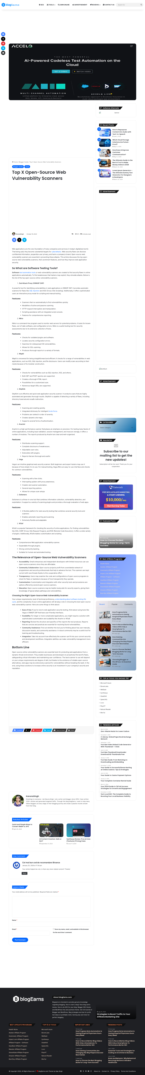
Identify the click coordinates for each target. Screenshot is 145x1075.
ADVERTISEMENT (80, 5)
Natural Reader (105, 709)
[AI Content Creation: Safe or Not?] (51, 830)
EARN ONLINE (64, 5)
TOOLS (51, 5)
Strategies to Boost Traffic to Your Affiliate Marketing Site (113, 1015)
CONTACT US (109, 5)
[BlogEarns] (11, 5)
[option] (116, 536)
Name (14, 920)
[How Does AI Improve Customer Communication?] (105, 153)
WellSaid (103, 689)
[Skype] (24, 240)
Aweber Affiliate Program (108, 567)
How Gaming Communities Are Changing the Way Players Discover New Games (122, 640)
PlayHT (102, 706)
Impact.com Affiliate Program (110, 573)
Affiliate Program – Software (110, 577)
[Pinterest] (3, 43)
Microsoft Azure (105, 683)
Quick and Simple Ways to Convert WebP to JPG (22, 825)
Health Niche (104, 563)
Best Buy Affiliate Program (109, 593)
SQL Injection (34, 291)
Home (15, 162)
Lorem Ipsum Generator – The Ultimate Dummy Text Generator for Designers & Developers (122, 173)
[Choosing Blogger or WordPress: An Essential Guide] (105, 663)
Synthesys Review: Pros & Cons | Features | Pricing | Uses (78, 840)
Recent (102, 604)
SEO (42, 5)
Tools (27, 166)
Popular (115, 604)
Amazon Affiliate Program (109, 590)
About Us (97, 1071)
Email (14, 929)
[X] (19, 240)
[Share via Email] (3, 53)
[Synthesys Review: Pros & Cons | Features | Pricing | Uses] (79, 830)
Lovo (102, 703)
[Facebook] (14, 240)
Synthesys (104, 693)
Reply (24, 873)
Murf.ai (102, 712)
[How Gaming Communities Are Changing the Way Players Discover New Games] (105, 640)
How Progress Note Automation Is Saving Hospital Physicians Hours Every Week (122, 615)
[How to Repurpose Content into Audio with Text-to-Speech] (105, 133)
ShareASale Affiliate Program (110, 587)
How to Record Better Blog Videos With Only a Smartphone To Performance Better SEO (122, 628)
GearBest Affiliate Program (109, 580)
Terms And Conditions (128, 1071)
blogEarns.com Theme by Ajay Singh (50, 1071)
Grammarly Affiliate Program (110, 570)
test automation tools (28, 272)
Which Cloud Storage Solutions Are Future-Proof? (120, 142)
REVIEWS (95, 5)
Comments (129, 604)
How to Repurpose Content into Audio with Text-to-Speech (121, 132)
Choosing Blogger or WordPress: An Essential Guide (121, 662)
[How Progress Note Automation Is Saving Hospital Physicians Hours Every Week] (105, 615)
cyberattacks (56, 252)
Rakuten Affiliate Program (109, 583)
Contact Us (105, 1071)
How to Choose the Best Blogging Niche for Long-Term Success (115, 543)
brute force (53, 411)
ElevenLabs (104, 686)
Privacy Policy (115, 1071)
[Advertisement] (72, 26)
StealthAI (103, 696)
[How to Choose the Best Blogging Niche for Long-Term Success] (105, 652)
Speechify (103, 699)
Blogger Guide (23, 162)
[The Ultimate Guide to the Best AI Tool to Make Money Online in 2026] (105, 163)
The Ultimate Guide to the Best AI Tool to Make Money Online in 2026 (122, 162)
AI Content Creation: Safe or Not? (50, 840)
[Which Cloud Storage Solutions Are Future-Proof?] (105, 143)
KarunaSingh (20, 234)
